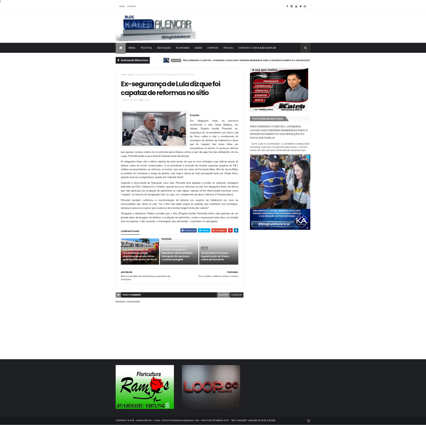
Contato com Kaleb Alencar (257, 47)
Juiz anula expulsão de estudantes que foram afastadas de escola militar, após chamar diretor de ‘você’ (139, 254)
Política (146, 47)
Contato (131, 6)
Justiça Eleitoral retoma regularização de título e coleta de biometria (215, 256)
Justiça (131, 74)
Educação (164, 47)
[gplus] (305, 6)
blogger (223, 294)
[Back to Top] (308, 421)
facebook (236, 294)
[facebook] (287, 6)
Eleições (163, 60)
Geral (132, 47)
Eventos (213, 47)
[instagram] (292, 6)
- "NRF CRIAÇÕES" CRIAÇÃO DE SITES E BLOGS (252, 420)
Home (122, 6)
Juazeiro (166, 238)
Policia (228, 47)
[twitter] (301, 6)
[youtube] (296, 6)
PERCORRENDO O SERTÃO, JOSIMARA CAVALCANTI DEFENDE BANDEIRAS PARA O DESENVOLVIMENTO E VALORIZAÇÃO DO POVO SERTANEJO (247, 60)
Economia (182, 47)
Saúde (198, 47)
